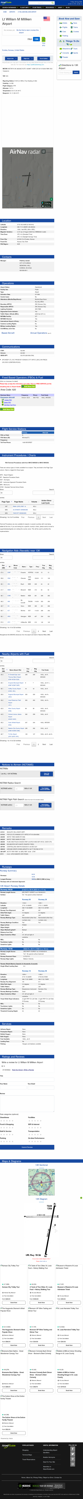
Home (5, 12)
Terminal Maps (27, 1455)
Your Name (3, 1084)
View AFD (43, 44)
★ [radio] (1, 1120)
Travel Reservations (28, 1459)
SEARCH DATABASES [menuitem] (9, 7)
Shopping (25, 1450)
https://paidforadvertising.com (35, 65)
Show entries (2, 493)
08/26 (33, 874)
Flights (64, 27)
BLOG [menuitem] (68, 7)
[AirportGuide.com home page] (6, 3)
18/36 (33, 877)
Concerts (65, 53)
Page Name (18, 502)
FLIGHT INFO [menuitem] (24, 7)
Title (1, 1076)
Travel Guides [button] (44, 58)
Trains (75, 27)
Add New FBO (29, 386)
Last (51, 631)
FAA (30, 39)
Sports (75, 53)
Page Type (6, 502)
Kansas (11, 50)
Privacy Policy (37, 1477)
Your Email (31, 1084)
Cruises (76, 31)
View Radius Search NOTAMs (45, 788)
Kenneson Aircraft (8, 397)
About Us (29, 1477)
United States (19, 50)
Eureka (4, 50)
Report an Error (48, 1477)
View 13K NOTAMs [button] (46, 773)
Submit (76, 72)
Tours (75, 48)
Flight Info (26, 58)
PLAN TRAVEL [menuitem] (37, 7)
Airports (12, 12)
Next (44, 631)
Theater (65, 57)
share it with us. (43, 1261)
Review (2, 1093)
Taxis (75, 23)
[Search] (53, 3)
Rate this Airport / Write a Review (23, 1070)
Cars (64, 31)
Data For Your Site (49, 1462)
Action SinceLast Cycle (46, 501)
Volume (34, 502)
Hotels (64, 23)
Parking (65, 35)
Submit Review (27, 1147)
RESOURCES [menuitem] (50, 7)
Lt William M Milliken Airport (27, 12)
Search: (51, 489)
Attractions (66, 48)
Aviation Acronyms (49, 1457)
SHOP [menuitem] (60, 7)
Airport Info (10, 58)
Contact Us (58, 1477)
